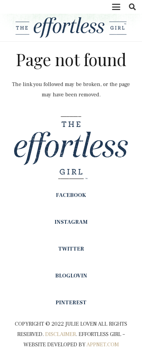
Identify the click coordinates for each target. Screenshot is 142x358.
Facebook (71, 195)
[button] (116, 7)
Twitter (71, 248)
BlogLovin (71, 275)
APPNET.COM (103, 344)
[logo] (71, 27)
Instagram (71, 222)
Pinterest (71, 302)
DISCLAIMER (60, 334)
